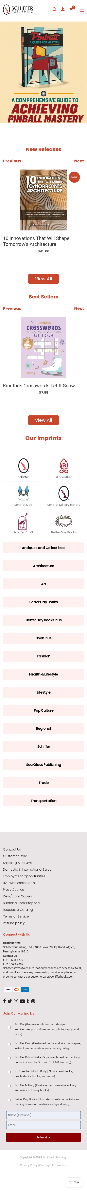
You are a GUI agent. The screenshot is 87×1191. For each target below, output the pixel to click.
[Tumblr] (28, 1001)
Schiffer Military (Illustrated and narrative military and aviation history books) (45, 1088)
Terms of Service (16, 916)
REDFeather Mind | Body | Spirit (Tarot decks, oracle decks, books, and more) (44, 1074)
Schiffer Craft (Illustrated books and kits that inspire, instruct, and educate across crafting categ (48, 1046)
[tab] (5, 111)
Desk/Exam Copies (17, 896)
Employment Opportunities (24, 876)
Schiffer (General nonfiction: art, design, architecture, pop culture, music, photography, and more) (47, 1029)
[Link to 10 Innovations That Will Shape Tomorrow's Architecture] (43, 200)
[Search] (55, 9)
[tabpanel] (43, 72)
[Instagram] (16, 1001)
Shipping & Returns (18, 863)
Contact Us (12, 849)
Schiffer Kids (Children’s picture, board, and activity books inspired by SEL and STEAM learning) (47, 1060)
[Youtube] (22, 1001)
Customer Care (15, 856)
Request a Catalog (18, 909)
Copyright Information (53, 1165)
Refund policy (14, 923)
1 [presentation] (6, 111)
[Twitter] (9, 1001)
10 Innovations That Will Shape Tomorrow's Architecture (36, 241)
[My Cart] (71, 9)
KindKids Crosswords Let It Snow (39, 386)
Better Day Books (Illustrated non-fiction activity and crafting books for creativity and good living (48, 1102)
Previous (12, 161)
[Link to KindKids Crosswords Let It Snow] (43, 347)
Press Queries (13, 889)
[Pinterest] (33, 1001)
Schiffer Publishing (54, 1157)
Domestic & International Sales (27, 869)
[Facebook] (4, 1001)
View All (43, 279)
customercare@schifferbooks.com (52, 976)
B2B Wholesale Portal (19, 883)
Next (79, 161)
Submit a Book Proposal (21, 903)
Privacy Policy (28, 1165)
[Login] (63, 9)
